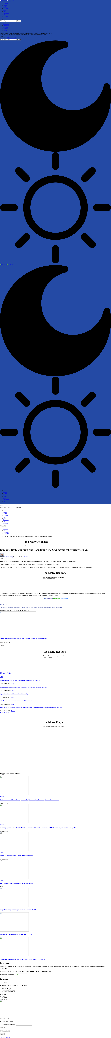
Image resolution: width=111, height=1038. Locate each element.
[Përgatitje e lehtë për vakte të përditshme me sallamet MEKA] (14, 906)
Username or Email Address (7, 1024)
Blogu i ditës (5, 673)
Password (2, 1027)
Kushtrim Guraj (8, 556)
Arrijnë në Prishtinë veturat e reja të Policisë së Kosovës (16, 855)
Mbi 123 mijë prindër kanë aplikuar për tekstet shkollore (16, 883)
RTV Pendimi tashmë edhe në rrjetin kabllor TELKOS (16, 934)
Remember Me (6, 1031)
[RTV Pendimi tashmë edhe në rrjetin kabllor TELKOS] (14, 931)
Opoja (12, 683)
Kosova (26, 556)
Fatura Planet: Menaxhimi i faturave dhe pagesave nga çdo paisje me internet (22, 959)
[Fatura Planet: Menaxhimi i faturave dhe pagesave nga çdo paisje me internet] (14, 955)
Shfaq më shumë (11, 38)
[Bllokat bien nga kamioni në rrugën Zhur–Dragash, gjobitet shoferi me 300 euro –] (18, 635)
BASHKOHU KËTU (60, 607)
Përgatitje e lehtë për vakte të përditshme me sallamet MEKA (18, 909)
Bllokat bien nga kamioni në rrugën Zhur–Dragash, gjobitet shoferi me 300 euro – (24, 638)
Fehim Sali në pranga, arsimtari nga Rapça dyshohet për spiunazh (16, 700)
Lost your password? (5, 1037)
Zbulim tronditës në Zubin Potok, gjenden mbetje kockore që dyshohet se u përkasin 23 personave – (24, 687)
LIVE (1, 677)
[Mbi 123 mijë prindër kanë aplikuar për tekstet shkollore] (14, 878)
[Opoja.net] (7, 0)
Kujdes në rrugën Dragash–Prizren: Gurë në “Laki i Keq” (14, 694)
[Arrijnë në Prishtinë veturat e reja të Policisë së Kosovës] (14, 850)
